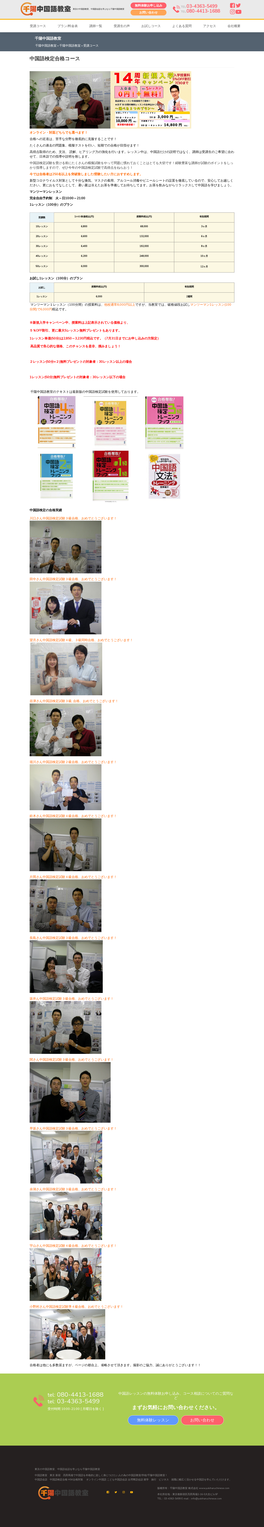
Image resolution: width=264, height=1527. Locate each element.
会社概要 (234, 26)
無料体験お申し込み (148, 5)
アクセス (209, 26)
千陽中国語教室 (46, 46)
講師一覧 (95, 26)
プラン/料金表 (67, 26)
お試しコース (151, 26)
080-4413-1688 (203, 11)
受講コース (38, 26)
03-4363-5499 (202, 6)
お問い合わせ (148, 12)
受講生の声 (122, 26)
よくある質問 (182, 26)
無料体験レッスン (153, 1420)
